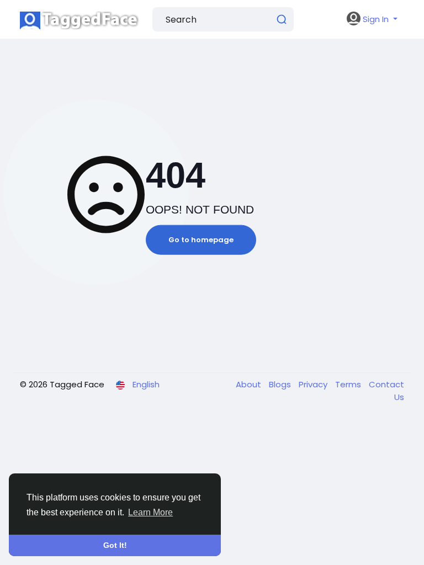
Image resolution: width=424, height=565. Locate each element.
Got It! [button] (115, 545)
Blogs (281, 384)
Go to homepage (201, 239)
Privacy (314, 384)
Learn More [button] (150, 512)
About (249, 384)
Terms (349, 384)
